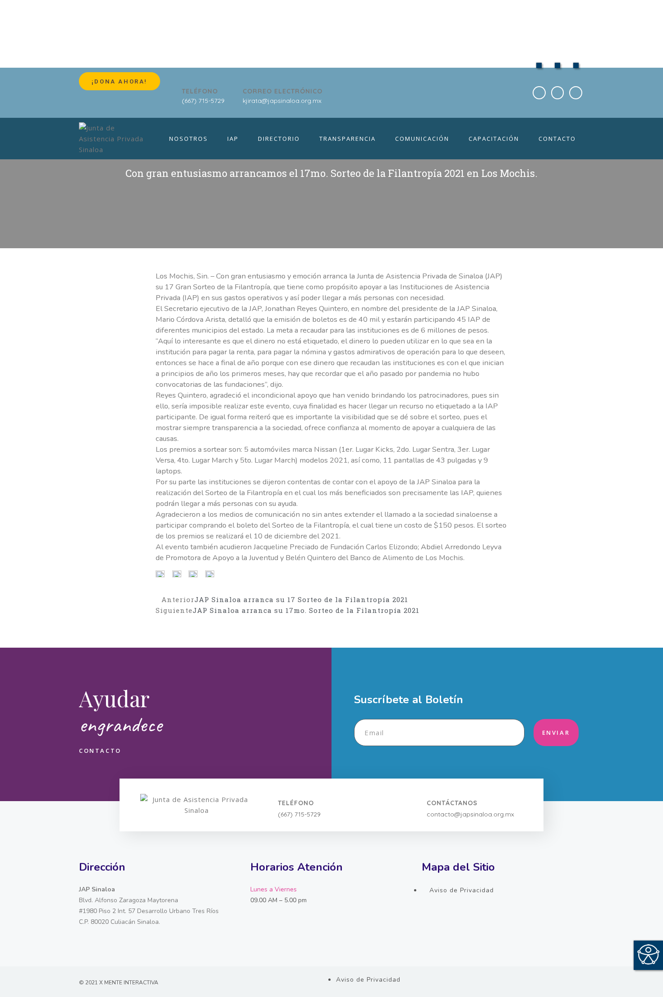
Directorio (279, 138)
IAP (233, 138)
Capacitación (494, 138)
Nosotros (188, 138)
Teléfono (200, 91)
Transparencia (347, 138)
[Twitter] (557, 92)
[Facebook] (539, 92)
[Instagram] (575, 92)
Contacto (557, 138)
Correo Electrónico (282, 91)
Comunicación (422, 138)
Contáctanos (452, 803)
